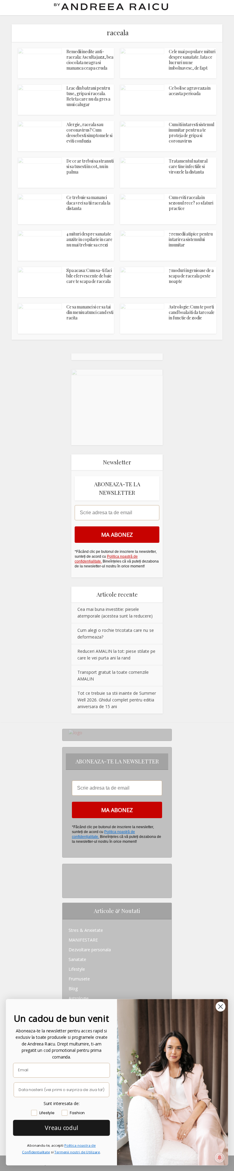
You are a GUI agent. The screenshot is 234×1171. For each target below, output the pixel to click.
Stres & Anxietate (86, 930)
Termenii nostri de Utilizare (77, 1152)
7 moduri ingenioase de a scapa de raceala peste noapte (191, 275)
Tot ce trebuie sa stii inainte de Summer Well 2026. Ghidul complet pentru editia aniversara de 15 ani (116, 699)
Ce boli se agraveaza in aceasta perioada (190, 90)
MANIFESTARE (83, 940)
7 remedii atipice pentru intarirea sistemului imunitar (191, 239)
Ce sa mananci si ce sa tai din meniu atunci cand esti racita (89, 312)
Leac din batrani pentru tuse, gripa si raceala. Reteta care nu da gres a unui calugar (88, 96)
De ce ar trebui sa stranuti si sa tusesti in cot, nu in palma (90, 166)
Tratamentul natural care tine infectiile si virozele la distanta (188, 166)
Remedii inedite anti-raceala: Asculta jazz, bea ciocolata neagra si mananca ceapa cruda (89, 60)
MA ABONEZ (117, 534)
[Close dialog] (220, 1006)
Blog (73, 988)
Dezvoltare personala (90, 949)
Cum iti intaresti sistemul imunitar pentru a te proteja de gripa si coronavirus (191, 133)
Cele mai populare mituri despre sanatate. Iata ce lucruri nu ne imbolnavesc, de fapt (192, 60)
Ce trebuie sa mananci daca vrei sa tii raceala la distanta (88, 203)
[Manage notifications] (220, 1157)
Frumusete (79, 979)
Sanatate (77, 959)
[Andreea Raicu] (111, 6)
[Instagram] (70, 869)
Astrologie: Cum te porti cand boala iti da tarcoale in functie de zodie (191, 312)
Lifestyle (77, 969)
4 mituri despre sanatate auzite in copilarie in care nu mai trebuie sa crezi (89, 239)
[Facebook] (70, 878)
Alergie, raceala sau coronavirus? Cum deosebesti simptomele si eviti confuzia (89, 133)
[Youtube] (70, 888)
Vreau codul (61, 1127)
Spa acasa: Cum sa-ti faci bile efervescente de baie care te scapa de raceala (89, 275)
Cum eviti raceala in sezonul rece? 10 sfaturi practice (191, 203)
